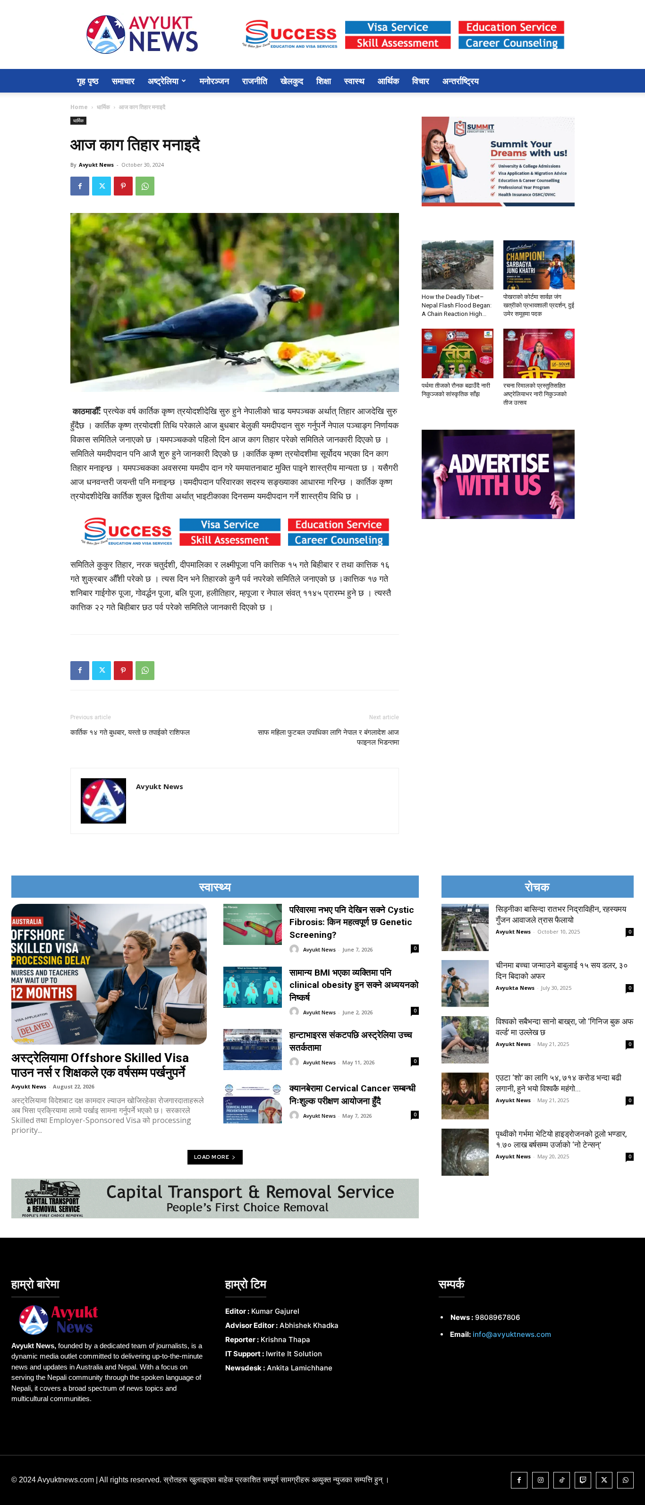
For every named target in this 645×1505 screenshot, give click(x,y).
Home (79, 107)
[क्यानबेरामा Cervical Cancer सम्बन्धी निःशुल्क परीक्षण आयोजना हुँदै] (252, 1102)
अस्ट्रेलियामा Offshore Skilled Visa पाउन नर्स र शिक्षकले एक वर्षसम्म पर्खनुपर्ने (100, 1065)
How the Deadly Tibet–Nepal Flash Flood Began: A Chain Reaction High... (457, 305)
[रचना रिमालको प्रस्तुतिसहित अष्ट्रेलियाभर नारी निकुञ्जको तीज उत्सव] (539, 353)
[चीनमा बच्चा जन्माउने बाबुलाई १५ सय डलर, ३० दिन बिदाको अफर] (465, 983)
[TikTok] (561, 1480)
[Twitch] (583, 1480)
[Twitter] (101, 186)
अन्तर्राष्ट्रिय (460, 80)
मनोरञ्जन (214, 80)
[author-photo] (295, 949)
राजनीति (254, 80)
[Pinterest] (123, 186)
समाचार (123, 80)
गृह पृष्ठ (88, 80)
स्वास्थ (354, 80)
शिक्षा (323, 80)
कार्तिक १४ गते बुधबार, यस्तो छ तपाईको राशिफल (130, 732)
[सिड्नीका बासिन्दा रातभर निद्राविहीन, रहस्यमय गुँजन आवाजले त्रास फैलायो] (465, 927)
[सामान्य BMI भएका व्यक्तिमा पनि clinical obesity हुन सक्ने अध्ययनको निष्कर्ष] (252, 987)
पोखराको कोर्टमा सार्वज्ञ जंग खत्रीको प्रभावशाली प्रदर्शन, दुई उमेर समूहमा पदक (538, 305)
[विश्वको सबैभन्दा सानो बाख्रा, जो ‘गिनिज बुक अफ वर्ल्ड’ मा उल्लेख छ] (465, 1039)
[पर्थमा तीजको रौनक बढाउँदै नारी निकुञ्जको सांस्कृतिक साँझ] (457, 353)
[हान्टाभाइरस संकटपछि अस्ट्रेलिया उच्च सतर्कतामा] (252, 1049)
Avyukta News (515, 987)
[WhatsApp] (145, 186)
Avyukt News (96, 164)
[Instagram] (540, 1480)
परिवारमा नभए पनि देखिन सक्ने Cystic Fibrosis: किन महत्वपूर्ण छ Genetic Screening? (351, 922)
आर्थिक (388, 80)
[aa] (108, 1319)
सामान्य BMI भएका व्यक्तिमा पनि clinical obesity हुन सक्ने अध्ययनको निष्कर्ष (353, 985)
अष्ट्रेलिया (163, 80)
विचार (420, 80)
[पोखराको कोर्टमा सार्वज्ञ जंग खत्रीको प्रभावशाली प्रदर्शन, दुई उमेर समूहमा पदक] (539, 264)
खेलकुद (291, 80)
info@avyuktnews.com (512, 1334)
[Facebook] (79, 186)
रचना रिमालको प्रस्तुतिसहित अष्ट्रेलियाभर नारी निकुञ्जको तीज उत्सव (535, 394)
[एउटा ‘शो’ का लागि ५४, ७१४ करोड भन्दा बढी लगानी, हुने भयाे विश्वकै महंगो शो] (465, 1096)
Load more (211, 1157)
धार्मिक (103, 107)
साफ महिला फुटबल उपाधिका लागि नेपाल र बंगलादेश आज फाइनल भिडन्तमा (328, 737)
